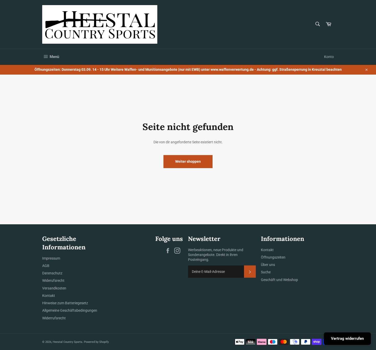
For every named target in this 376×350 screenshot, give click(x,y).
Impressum (51, 258)
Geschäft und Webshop (279, 280)
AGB (45, 266)
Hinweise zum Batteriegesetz (65, 303)
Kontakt (48, 296)
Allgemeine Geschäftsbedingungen (69, 310)
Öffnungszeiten (273, 257)
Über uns (268, 265)
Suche (266, 272)
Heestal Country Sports (67, 342)
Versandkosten (54, 288)
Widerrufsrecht (54, 318)
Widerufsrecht (53, 280)
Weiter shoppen (188, 161)
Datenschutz (52, 273)
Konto (329, 57)
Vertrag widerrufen (347, 338)
